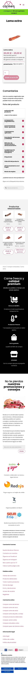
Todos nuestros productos (11, 582)
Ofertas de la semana (9, 576)
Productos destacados (10, 579)
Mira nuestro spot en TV (10, 563)
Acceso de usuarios (9, 591)
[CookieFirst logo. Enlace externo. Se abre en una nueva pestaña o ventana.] (1, 653)
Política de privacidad (9, 642)
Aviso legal (6, 636)
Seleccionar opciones (20, 251)
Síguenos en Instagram (10, 559)
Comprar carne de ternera (11, 604)
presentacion (8, 64)
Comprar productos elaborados (12, 617)
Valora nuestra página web (11, 566)
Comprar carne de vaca (10, 607)
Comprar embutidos (13, 267)
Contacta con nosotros (10, 553)
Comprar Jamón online (10, 620)
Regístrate (6, 594)
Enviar (22, 451)
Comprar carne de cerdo (10, 611)
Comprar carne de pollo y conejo (13, 614)
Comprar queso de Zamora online (13, 626)
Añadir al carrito (10, 77)
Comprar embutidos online (11, 623)
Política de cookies (8, 639)
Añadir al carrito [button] (8, 229)
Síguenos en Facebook (10, 556)
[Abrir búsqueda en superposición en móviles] (14, 188)
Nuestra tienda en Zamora (11, 550)
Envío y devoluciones (9, 588)
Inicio (4, 267)
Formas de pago (8, 585)
